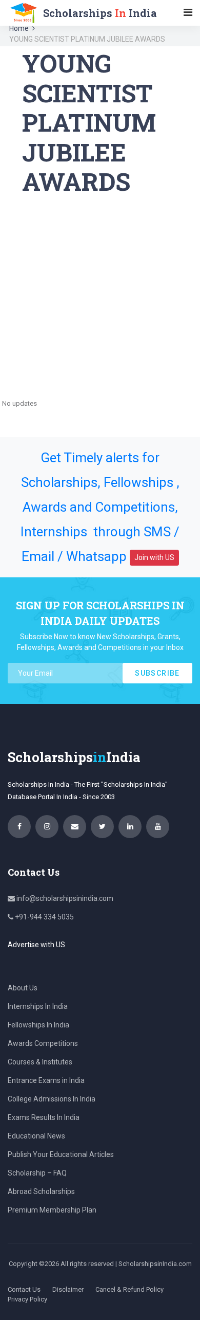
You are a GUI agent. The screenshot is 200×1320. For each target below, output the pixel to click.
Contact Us (24, 1289)
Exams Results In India (43, 1117)
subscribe (157, 673)
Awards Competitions (43, 1043)
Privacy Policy (27, 1299)
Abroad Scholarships (41, 1191)
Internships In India (38, 1006)
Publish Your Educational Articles (61, 1154)
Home (19, 28)
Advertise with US (36, 945)
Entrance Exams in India (46, 1080)
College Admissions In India (51, 1099)
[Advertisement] (100, 296)
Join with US (154, 557)
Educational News (36, 1136)
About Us (22, 988)
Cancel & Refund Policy (129, 1289)
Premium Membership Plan (52, 1210)
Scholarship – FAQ (37, 1173)
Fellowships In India (38, 1025)
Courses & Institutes (40, 1062)
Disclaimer (68, 1289)
